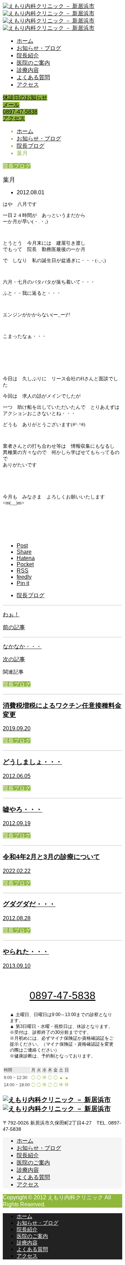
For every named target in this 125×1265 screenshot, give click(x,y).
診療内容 (28, 70)
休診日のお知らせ (25, 97)
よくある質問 (33, 77)
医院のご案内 (33, 63)
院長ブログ (17, 166)
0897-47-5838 (20, 112)
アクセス (28, 85)
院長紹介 (28, 55)
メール (11, 105)
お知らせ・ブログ (39, 48)
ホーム (25, 41)
